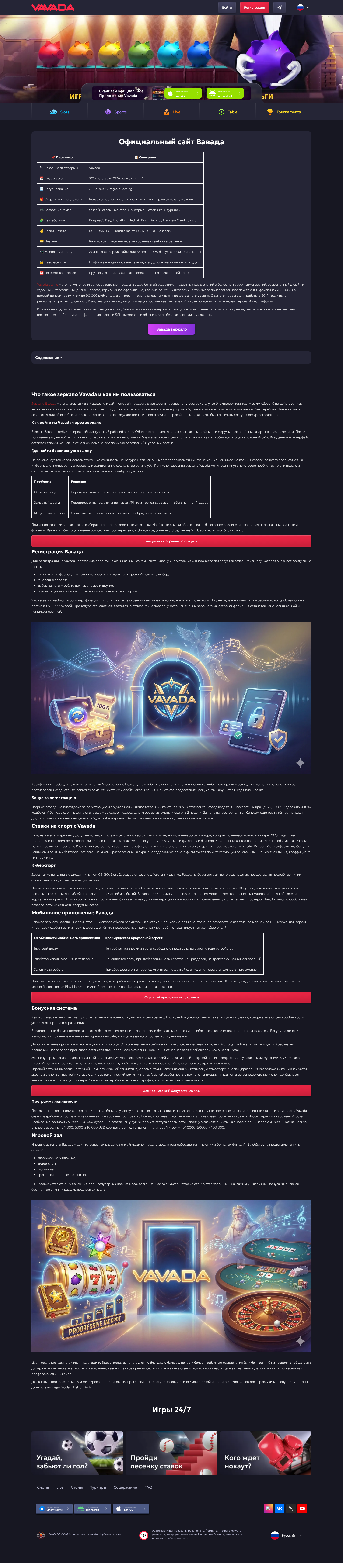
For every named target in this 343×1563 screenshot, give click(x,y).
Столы (77, 1487)
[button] (337, 59)
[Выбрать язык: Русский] (303, 7)
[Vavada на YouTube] (302, 1508)
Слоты (43, 1487)
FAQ (148, 1487)
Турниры (98, 1487)
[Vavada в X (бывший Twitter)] (291, 1508)
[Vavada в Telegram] (279, 7)
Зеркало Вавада (44, 403)
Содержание (125, 1487)
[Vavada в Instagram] (268, 1508)
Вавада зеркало (171, 329)
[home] (53, 7)
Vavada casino (47, 284)
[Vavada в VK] (279, 1508)
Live (59, 1487)
